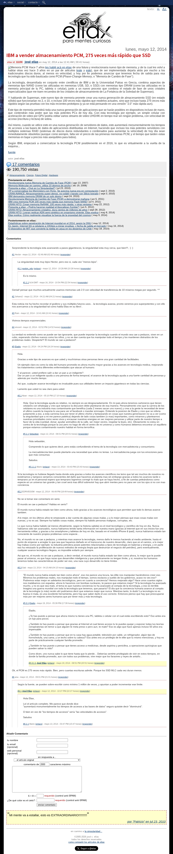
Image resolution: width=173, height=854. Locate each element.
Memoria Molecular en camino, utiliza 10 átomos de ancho (39, 185)
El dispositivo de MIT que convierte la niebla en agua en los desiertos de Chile (50, 228)
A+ (164, 9)
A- (158, 9)
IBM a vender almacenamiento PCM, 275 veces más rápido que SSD (78, 55)
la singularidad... (93, 831)
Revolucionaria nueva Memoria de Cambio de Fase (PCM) (39, 182)
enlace (37, 268)
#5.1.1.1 (32, 467)
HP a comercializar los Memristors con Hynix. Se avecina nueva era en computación (53, 191)
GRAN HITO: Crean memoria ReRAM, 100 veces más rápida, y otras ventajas (50, 204)
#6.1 (20, 691)
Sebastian (34, 434)
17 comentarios (25, 164)
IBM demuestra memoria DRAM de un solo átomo (35, 196)
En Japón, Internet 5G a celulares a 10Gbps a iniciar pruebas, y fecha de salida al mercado (57, 226)
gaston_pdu (27, 268)
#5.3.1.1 (32, 663)
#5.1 (20, 396)
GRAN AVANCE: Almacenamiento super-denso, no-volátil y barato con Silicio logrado (53, 193)
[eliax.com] (86, 26)
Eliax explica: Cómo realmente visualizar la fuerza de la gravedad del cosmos (49, 215)
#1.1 (20, 268)
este (79, 70)
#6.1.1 (26, 724)
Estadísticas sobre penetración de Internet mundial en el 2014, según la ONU (49, 223)
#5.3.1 (26, 603)
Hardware (53, 175)
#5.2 (20, 491)
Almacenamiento (17, 175)
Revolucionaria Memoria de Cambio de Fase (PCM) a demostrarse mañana (48, 199)
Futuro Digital (41, 175)
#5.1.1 (26, 434)
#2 (13, 296)
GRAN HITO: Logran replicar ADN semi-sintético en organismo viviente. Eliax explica (53, 212)
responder (65, 254)
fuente (12, 152)
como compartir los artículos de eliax (86, 842)
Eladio (18, 346)
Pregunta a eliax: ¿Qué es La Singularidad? (31, 188)
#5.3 (20, 568)
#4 (13, 327)
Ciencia (30, 175)
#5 (13, 346)
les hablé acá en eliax (58, 67)
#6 (13, 677)
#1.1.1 (26, 282)
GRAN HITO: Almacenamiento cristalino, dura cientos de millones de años (47, 209)
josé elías (31, 62)
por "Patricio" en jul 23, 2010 (146, 821)
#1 (13, 254)
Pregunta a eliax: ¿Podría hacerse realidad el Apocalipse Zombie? (43, 207)
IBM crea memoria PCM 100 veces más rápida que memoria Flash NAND (47, 201)
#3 (13, 313)
